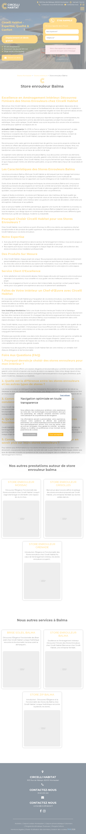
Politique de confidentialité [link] (43, 406)
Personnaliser (30, 434)
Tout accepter (55, 434)
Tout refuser (65, 395)
